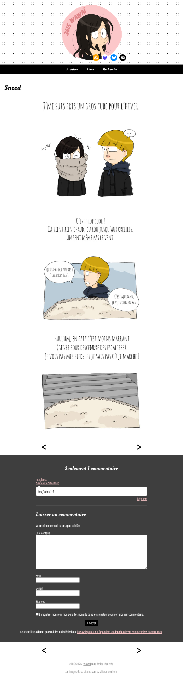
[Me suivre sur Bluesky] (113, 57)
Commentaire (43, 533)
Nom (38, 575)
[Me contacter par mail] (122, 57)
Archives (72, 69)
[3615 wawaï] (91, 32)
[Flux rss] (96, 57)
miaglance (41, 479)
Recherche (110, 69)
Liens (90, 69)
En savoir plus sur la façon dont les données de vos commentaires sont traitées (119, 632)
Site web (40, 601)
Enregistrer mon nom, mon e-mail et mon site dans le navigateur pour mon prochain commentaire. (91, 614)
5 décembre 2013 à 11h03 (47, 483)
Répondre (142, 499)
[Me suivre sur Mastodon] (105, 57)
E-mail (39, 588)
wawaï (87, 664)
